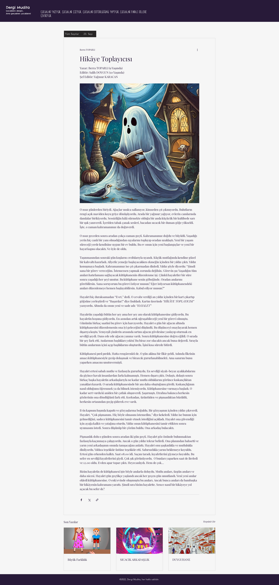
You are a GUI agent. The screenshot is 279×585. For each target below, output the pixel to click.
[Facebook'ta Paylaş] (81, 499)
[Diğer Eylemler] (197, 50)
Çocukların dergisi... (15, 11)
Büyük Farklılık (77, 560)
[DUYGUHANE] (192, 541)
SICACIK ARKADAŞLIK (134, 560)
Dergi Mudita (18, 7)
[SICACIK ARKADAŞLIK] (139, 541)
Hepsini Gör (209, 521)
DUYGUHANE (181, 560)
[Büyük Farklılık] (87, 541)
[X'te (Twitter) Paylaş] (89, 499)
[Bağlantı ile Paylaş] (97, 499)
